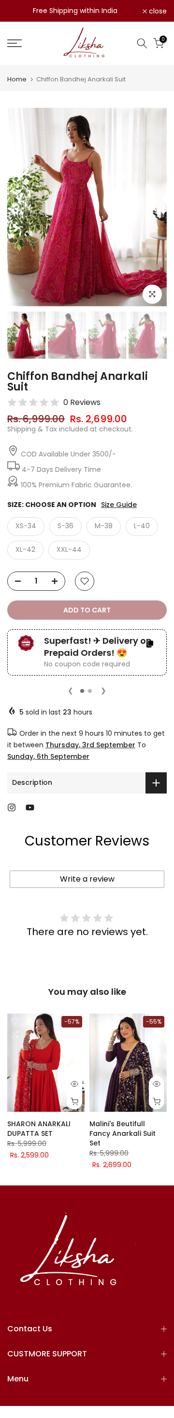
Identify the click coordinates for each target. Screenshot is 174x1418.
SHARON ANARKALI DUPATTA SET (39, 1128)
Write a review (87, 879)
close (157, 11)
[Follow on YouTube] (30, 807)
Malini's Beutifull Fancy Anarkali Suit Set (122, 1133)
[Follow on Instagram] (11, 807)
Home (17, 79)
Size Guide (119, 504)
